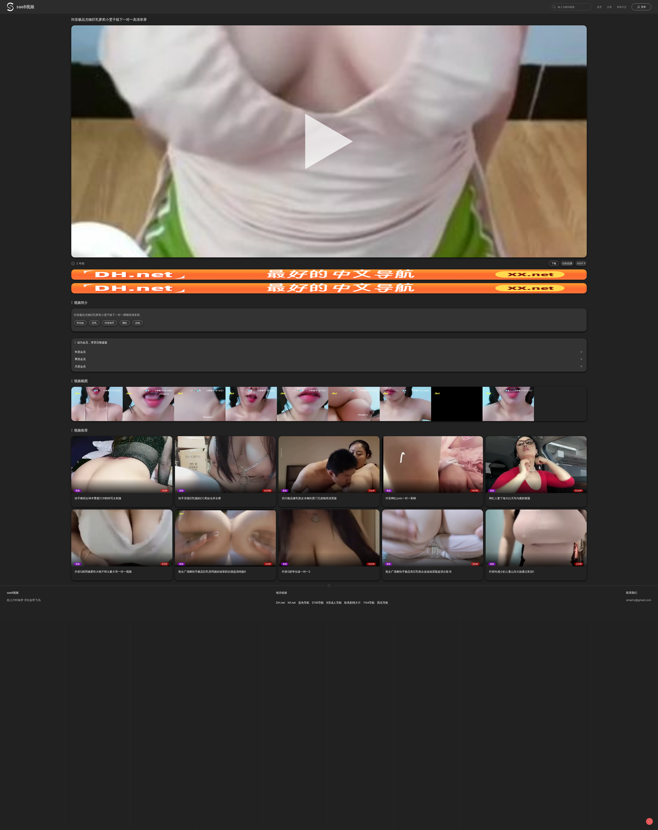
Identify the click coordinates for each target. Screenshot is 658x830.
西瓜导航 (382, 602)
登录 (643, 6)
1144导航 (369, 602)
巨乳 (94, 322)
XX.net (292, 602)
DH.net (280, 602)
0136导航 (318, 602)
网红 (124, 322)
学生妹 (80, 322)
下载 (553, 263)
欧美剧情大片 (352, 602)
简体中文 (621, 6)
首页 (599, 6)
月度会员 (80, 366)
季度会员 (80, 359)
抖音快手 (109, 322)
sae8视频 (25, 6)
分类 (609, 6)
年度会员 (80, 352)
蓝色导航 (303, 602)
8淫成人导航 (334, 602)
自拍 (137, 322)
